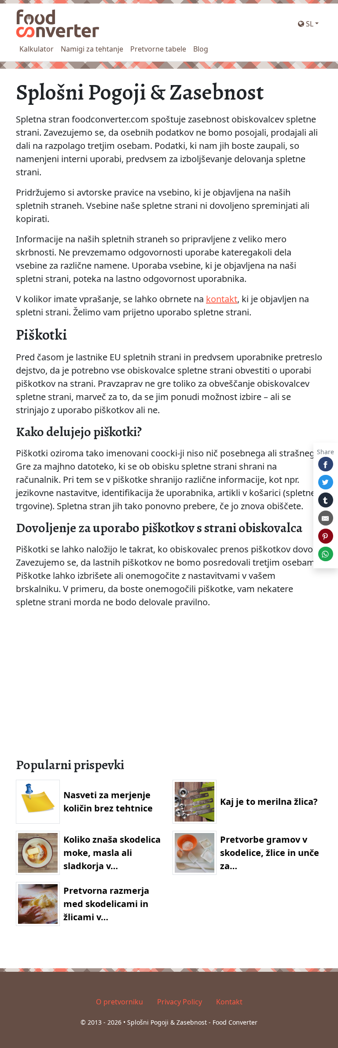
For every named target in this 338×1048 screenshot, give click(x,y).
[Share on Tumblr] (325, 500)
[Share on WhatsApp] (325, 554)
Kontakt (229, 1002)
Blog (200, 49)
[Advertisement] (169, 688)
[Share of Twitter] (325, 482)
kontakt (221, 299)
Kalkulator (36, 49)
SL (308, 24)
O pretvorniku (119, 1002)
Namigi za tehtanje (92, 49)
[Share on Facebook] (325, 464)
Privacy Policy (179, 1002)
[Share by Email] (325, 518)
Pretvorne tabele (158, 49)
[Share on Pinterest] (325, 536)
